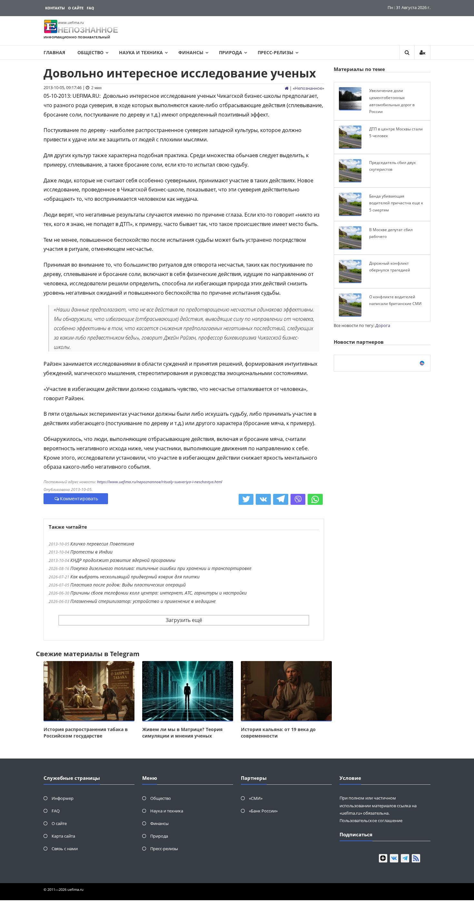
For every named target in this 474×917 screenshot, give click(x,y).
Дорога (382, 325)
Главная (54, 52)
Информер (63, 798)
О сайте (76, 7)
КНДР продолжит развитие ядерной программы (122, 560)
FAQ (90, 7)
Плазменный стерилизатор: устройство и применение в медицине (143, 601)
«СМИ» (255, 798)
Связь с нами (65, 848)
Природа (230, 52)
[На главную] (287, 88)
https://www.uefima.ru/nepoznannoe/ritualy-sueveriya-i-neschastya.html (159, 481)
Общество (90, 52)
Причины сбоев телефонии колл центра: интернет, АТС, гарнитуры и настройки (158, 593)
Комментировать (79, 498)
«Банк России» (263, 811)
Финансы (190, 52)
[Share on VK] (263, 499)
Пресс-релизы (275, 52)
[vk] (394, 858)
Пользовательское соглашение (371, 820)
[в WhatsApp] (315, 499)
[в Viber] (298, 499)
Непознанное (308, 88)
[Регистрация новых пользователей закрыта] (422, 52)
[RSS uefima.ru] (416, 858)
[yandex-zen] (383, 858)
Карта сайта (63, 836)
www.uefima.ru (71, 22)
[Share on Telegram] (280, 499)
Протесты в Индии (91, 552)
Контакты (55, 7)
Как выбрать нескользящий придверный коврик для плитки (135, 577)
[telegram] (405, 858)
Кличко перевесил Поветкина (102, 544)
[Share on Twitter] (246, 499)
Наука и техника (141, 52)
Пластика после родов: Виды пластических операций (128, 585)
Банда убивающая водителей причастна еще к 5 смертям (396, 203)
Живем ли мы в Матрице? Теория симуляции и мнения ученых (182, 732)
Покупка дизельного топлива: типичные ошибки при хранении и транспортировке (161, 568)
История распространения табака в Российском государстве (86, 732)
